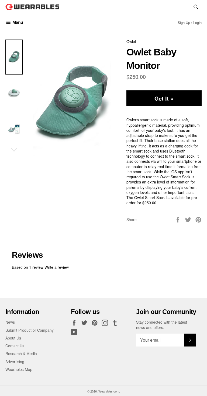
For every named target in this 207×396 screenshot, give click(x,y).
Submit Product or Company (29, 330)
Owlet (131, 41)
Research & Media (21, 353)
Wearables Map (18, 369)
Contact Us (14, 345)
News (10, 322)
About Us (13, 338)
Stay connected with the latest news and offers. (161, 325)
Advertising (14, 361)
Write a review (56, 267)
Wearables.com (108, 391)
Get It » (163, 98)
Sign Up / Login (190, 22)
